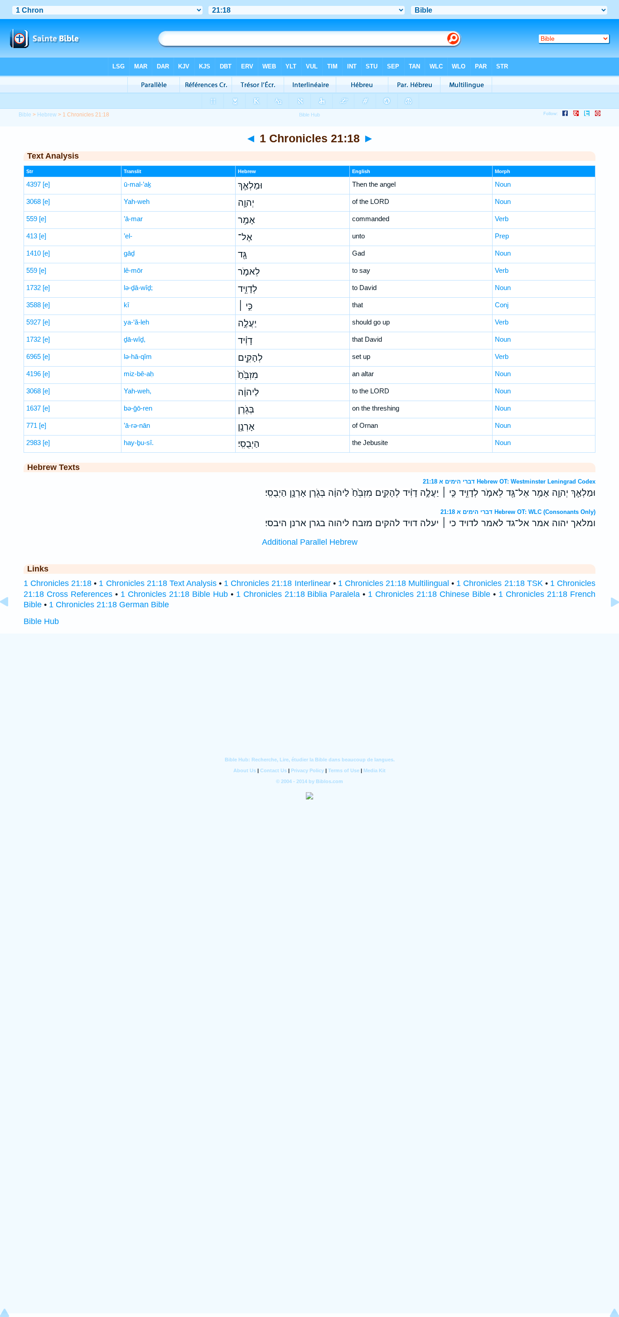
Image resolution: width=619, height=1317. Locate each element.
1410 (33, 253)
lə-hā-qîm (138, 356)
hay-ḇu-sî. (139, 442)
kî (126, 305)
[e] (46, 184)
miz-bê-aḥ (139, 374)
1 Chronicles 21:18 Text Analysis (157, 583)
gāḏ (129, 253)
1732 (33, 287)
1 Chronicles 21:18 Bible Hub (174, 594)
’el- (128, 236)
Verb (501, 219)
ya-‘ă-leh (136, 322)
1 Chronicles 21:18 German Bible (109, 604)
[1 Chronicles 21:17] (11, 622)
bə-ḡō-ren (138, 408)
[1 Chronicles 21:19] (607, 622)
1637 (33, 408)
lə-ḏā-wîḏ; (138, 287)
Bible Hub (41, 621)
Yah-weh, (137, 391)
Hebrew (47, 114)
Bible (25, 114)
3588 (33, 305)
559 (31, 219)
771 (31, 425)
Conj (501, 305)
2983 (33, 442)
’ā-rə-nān (137, 425)
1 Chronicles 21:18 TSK (499, 583)
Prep (502, 236)
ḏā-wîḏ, (134, 339)
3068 (33, 201)
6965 (33, 356)
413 (31, 236)
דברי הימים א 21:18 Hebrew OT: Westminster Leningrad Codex (509, 481)
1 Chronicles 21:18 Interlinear (277, 583)
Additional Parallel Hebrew (310, 542)
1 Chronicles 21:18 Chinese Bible (429, 594)
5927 (33, 322)
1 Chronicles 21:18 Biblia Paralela (298, 594)
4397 (33, 184)
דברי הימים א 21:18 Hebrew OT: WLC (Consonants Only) (517, 511)
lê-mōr (133, 270)
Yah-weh (137, 201)
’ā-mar (133, 219)
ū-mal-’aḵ (137, 184)
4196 (33, 374)
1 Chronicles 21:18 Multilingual (393, 583)
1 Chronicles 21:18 (58, 583)
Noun (503, 184)
